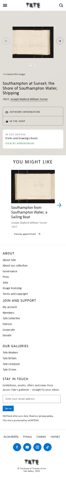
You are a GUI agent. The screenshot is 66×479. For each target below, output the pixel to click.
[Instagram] (37, 447)
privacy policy (46, 415)
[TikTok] (47, 447)
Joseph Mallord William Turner (29, 99)
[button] (61, 5)
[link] (14, 74)
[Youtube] (27, 447)
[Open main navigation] (12, 5)
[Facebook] (17, 447)
